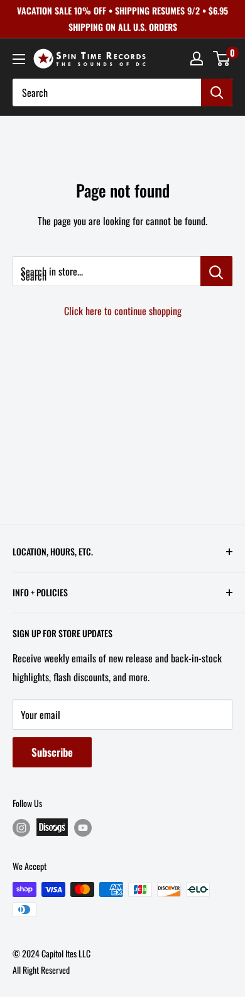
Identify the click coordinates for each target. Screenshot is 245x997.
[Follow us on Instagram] (21, 827)
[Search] (216, 92)
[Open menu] (19, 59)
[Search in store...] (216, 271)
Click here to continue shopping (123, 310)
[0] (222, 58)
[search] (107, 92)
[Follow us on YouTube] (83, 827)
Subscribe (52, 752)
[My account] (196, 58)
